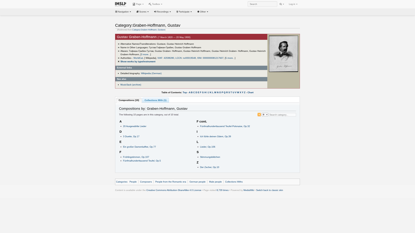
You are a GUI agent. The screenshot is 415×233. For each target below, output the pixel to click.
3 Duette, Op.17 (131, 136)
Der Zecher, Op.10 (209, 167)
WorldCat (138, 58)
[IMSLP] (121, 4)
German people (198, 181)
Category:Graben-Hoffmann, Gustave (148, 30)
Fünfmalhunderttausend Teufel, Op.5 (142, 160)
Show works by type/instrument (137, 61)
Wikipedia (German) (151, 73)
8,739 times (223, 190)
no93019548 (189, 58)
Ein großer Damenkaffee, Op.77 (139, 146)
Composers (146, 181)
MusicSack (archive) (130, 84)
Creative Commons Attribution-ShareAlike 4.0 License (173, 190)
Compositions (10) (129, 100)
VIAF (159, 58)
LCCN (178, 58)
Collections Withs (234, 181)
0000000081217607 (213, 58)
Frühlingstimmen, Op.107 (136, 157)
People (133, 181)
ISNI (199, 58)
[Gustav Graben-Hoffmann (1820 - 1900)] (283, 53)
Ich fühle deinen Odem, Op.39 (215, 136)
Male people (215, 181)
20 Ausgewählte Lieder (134, 126)
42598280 (169, 58)
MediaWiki (248, 190)
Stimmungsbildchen (210, 157)
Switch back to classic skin (269, 190)
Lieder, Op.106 (207, 146)
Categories (121, 181)
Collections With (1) (155, 100)
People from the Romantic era (170, 181)
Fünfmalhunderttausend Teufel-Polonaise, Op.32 (225, 126)
